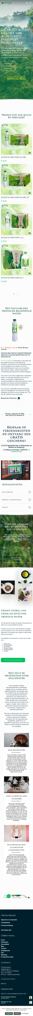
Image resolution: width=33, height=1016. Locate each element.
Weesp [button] (5, 507)
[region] (16, 200)
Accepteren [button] (9, 1013)
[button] (8, 63)
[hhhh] (30, 3)
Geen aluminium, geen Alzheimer (16, 797)
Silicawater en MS (16, 750)
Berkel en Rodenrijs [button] (11, 499)
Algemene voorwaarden (9, 920)
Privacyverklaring (7, 925)
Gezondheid (5, 944)
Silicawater (4, 942)
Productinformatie (7, 957)
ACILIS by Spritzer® (7, 361)
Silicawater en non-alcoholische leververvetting (16, 847)
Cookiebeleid (5, 922)
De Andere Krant (20, 451)
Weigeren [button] (17, 1013)
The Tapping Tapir (16, 76)
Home (3, 940)
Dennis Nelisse (16, 752)
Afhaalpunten (5, 950)
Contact (3, 948)
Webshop (4, 955)
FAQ (2, 952)
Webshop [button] (13, 398)
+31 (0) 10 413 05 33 (8, 979)
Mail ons (3, 984)
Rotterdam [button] (7, 492)
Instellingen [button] (25, 1013)
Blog (2, 946)
